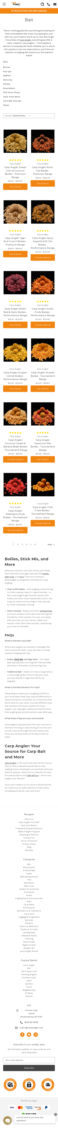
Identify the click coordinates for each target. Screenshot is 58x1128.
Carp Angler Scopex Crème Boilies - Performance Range (15, 376)
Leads (29, 873)
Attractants (29, 867)
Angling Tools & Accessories (29, 898)
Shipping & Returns (29, 834)
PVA (29, 880)
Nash (29, 980)
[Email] (55, 4)
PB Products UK (29, 971)
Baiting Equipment (29, 876)
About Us (29, 819)
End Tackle (29, 892)
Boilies (6, 67)
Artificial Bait (29, 870)
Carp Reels (29, 904)
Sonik (29, 987)
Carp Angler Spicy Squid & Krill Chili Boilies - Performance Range (43, 243)
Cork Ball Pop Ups (12, 100)
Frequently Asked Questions (29, 828)
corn (21, 577)
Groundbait (9, 88)
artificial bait (46, 611)
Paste (6, 105)
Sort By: (8, 116)
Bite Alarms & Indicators (29, 911)
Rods (29, 901)
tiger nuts (9, 577)
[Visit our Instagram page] (35, 1034)
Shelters (29, 923)
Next (50, 544)
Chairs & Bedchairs (29, 926)
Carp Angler (25, 40)
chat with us (33, 775)
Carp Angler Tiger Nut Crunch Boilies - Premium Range (15, 241)
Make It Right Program (29, 831)
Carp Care (29, 914)
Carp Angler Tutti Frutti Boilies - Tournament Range (42, 510)
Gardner (29, 984)
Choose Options (43, 257)
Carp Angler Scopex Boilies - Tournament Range (43, 376)
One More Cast (29, 977)
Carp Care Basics (29, 825)
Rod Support (29, 907)
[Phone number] (49, 4)
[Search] (42, 3)
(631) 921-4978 (31, 1022)
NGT (29, 968)
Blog (29, 847)
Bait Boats (29, 883)
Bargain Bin (29, 948)
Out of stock (15, 186)
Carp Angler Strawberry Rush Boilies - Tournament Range (15, 515)
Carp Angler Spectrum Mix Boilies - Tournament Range (43, 445)
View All (29, 996)
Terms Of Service (29, 841)
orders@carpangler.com (31, 1027)
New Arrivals (29, 942)
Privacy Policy (29, 844)
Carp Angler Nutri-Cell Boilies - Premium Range (43, 170)
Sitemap (29, 850)
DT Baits (29, 993)
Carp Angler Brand (29, 951)
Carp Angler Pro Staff (29, 822)
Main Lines (29, 886)
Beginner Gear (29, 945)
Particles (7, 79)
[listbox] (22, 116)
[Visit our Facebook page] (22, 1034)
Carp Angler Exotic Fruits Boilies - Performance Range (43, 312)
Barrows (29, 920)
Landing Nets (29, 932)
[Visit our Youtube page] (29, 1034)
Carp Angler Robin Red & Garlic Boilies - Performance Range (15, 312)
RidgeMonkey (29, 990)
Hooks (29, 895)
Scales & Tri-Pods (29, 929)
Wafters (7, 75)
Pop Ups (7, 71)
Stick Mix (18, 659)
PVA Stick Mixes (11, 92)
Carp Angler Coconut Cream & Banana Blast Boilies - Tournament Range (15, 445)
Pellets (6, 84)
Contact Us (29, 838)
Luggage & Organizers (29, 917)
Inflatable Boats (29, 935)
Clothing (29, 938)
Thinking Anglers (29, 974)
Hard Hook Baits (11, 96)
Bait (29, 864)
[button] (7, 1120)
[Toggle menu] (4, 4)
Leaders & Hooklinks (29, 889)
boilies (46, 573)
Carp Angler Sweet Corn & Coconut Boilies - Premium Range (15, 172)
